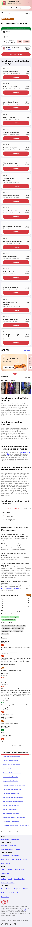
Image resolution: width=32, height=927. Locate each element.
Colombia (20, 893)
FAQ (13, 859)
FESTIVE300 (10, 367)
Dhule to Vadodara (9, 117)
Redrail (10, 879)
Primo (8, 863)
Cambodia (12, 893)
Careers (17, 849)
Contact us (12, 845)
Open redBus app (16, 7)
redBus (7, 454)
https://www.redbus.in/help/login (10, 588)
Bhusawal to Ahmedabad (11, 132)
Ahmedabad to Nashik (10, 211)
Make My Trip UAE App (7, 883)
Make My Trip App (19, 879)
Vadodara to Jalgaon (10, 148)
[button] (29, 2)
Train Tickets (15, 839)
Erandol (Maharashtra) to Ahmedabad (11, 336)
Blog (2, 863)
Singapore (17, 888)
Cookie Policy (5, 873)
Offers (25, 859)
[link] (14, 362)
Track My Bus (5, 855)
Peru (26, 893)
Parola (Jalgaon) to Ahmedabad (9, 179)
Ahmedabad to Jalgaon (10, 102)
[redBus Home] (8, 13)
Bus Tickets (5, 839)
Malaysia (25, 888)
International (5, 897)
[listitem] (4, 356)
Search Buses (17, 54)
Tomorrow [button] (27, 41)
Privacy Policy (19, 869)
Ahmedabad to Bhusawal (11, 195)
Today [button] (19, 41)
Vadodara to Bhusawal (10, 319)
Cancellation (15, 855)
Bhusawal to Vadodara (10, 287)
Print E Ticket (5, 859)
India (2, 888)
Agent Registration (7, 849)
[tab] (13, 508)
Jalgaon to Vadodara (10, 163)
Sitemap (18, 859)
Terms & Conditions (7, 869)
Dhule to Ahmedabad (10, 87)
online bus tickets (24, 452)
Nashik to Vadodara (9, 272)
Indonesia (9, 888)
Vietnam (4, 893)
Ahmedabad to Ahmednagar (12, 226)
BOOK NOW (16, 77)
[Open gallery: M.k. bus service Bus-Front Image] (10, 388)
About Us (4, 845)
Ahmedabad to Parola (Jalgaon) (10, 303)
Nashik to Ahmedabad (10, 256)
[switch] (27, 48)
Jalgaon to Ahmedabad (10, 71)
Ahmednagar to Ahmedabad (12, 241)
